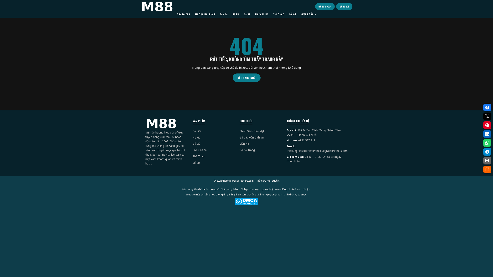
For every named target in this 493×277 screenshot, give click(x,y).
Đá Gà (196, 143)
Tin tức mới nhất (205, 14)
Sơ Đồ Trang (247, 150)
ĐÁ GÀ (247, 14)
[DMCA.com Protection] (246, 201)
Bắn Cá (197, 131)
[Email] (487, 160)
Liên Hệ (244, 143)
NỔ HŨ (235, 14)
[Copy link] (487, 169)
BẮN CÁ (224, 14)
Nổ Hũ (196, 137)
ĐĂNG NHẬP (325, 6)
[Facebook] (487, 107)
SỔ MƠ (292, 14)
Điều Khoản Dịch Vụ (252, 137)
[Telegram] (487, 152)
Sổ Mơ (196, 162)
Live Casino (200, 150)
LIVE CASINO (262, 14)
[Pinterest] (487, 125)
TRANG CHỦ (183, 14)
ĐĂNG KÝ (344, 6)
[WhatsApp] (487, 143)
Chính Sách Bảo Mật (252, 131)
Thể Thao (199, 156)
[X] (487, 116)
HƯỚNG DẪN (307, 14)
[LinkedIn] (487, 134)
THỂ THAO (278, 14)
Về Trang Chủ (247, 78)
